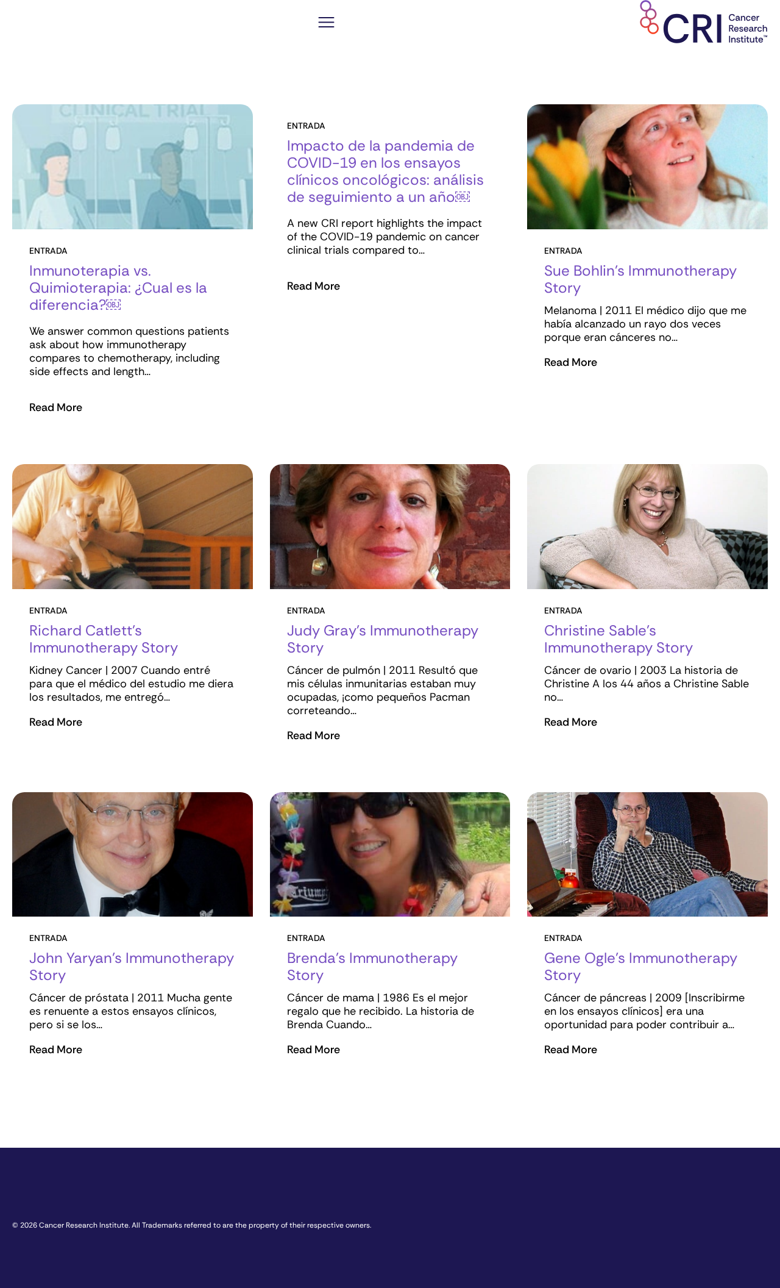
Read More (55, 407)
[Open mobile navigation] (326, 23)
